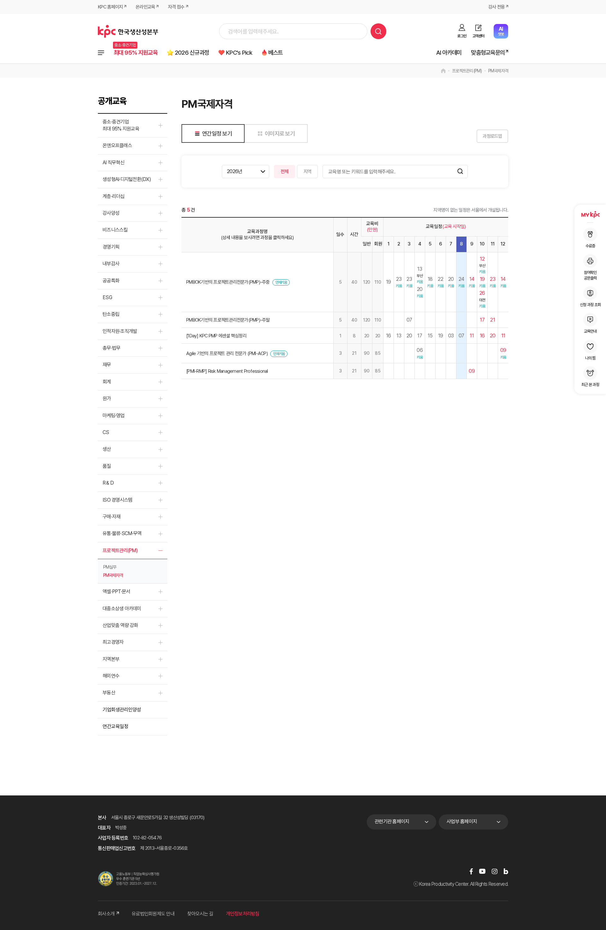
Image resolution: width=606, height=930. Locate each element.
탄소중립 (111, 314)
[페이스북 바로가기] (471, 871)
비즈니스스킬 (115, 230)
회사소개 (106, 914)
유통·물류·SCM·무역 (122, 533)
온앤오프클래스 (117, 145)
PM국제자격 (498, 70)
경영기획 (111, 247)
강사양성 (111, 213)
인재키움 (281, 282)
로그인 (461, 36)
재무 (107, 365)
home (443, 70)
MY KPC (590, 214)
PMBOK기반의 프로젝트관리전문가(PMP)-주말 (228, 320)
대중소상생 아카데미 (122, 609)
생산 (107, 449)
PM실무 (109, 567)
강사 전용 (496, 7)
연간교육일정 (115, 726)
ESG (107, 297)
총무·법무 (111, 348)
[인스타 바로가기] (494, 871)
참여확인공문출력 (590, 275)
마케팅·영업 (114, 416)
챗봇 (501, 31)
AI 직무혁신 (113, 163)
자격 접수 (176, 7)
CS (106, 432)
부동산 (109, 693)
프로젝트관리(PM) (467, 70)
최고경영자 (113, 642)
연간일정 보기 (217, 133)
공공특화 (111, 281)
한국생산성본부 (128, 31)
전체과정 (101, 52)
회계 (107, 382)
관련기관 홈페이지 (392, 821)
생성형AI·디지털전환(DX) (127, 179)
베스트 (275, 52)
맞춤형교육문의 (488, 52)
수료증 (590, 246)
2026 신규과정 (192, 52)
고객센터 (478, 36)
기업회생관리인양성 (122, 710)
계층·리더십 (114, 196)
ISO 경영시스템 (117, 500)
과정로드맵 (492, 136)
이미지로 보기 (280, 133)
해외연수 (111, 676)
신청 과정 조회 (590, 304)
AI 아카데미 (449, 52)
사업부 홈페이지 (462, 821)
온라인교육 (145, 7)
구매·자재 (111, 517)
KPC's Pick (239, 52)
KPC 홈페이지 (110, 7)
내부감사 (111, 264)
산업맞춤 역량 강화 (120, 625)
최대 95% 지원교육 (135, 52)
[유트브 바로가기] (482, 871)
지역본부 (111, 659)
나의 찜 (590, 358)
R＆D (108, 483)
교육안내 (590, 331)
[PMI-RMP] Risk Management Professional (227, 371)
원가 (107, 399)
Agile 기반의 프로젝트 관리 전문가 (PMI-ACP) (227, 353)
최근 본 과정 (590, 384)
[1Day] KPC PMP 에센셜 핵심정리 (216, 336)
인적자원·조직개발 (120, 331)
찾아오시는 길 (200, 914)
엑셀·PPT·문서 (116, 592)
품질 (107, 466)
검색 (378, 31)
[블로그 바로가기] (506, 871)
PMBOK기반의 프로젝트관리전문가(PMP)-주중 (228, 282)
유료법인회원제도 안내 (153, 914)
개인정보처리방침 (242, 914)
